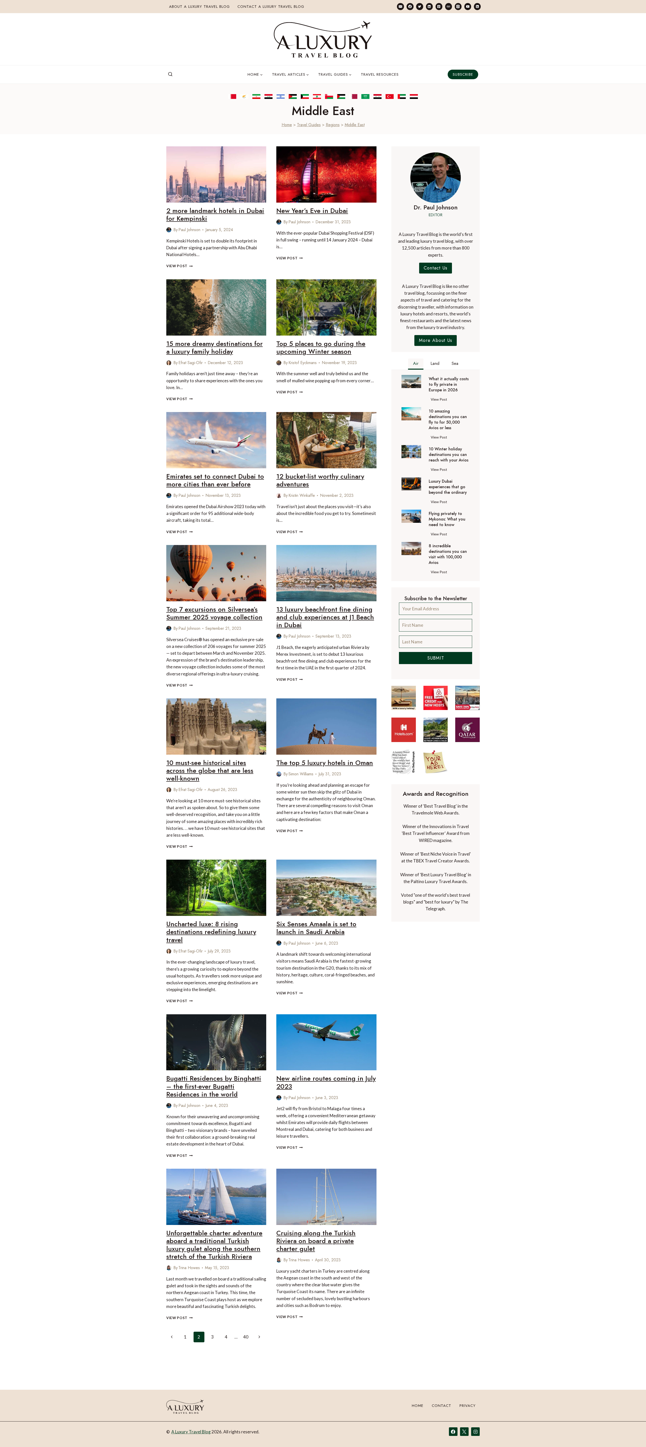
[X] (464, 1431)
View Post (179, 266)
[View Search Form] (170, 74)
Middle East (355, 125)
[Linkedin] (429, 6)
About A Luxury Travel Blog (199, 6)
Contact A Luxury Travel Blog (270, 6)
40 (245, 1337)
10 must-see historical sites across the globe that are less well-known (209, 770)
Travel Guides (309, 125)
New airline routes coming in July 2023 (326, 1082)
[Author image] (168, 229)
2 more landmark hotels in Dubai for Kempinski (215, 214)
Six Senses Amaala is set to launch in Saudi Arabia (316, 928)
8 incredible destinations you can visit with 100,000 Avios (448, 554)
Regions (333, 125)
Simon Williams (300, 774)
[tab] (415, 364)
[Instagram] (458, 6)
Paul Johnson (189, 230)
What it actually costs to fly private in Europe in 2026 (449, 384)
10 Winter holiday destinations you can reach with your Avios (448, 454)
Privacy (468, 1405)
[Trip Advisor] (448, 6)
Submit (435, 658)
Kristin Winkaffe (301, 495)
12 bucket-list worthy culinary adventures (320, 480)
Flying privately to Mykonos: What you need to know (447, 519)
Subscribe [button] (463, 74)
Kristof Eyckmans (302, 363)
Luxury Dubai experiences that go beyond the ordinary (448, 487)
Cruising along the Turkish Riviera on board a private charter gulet (316, 1240)
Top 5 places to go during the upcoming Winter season (320, 347)
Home (287, 125)
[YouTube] (467, 6)
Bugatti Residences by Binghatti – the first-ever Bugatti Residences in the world (213, 1086)
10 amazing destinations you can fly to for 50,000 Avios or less (448, 419)
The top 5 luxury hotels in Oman (324, 763)
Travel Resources (380, 74)
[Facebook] (410, 6)
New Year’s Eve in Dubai (312, 210)
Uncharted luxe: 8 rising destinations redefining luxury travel (211, 931)
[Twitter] (419, 6)
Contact (441, 1405)
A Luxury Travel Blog (191, 1431)
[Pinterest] (439, 6)
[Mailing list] (400, 6)
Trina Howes (189, 1268)
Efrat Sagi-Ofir (190, 363)
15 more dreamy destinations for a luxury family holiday (214, 347)
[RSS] (477, 6)
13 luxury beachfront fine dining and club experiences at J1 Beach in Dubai (325, 617)
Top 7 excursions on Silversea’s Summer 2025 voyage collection (214, 613)
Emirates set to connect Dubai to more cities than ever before (215, 480)
